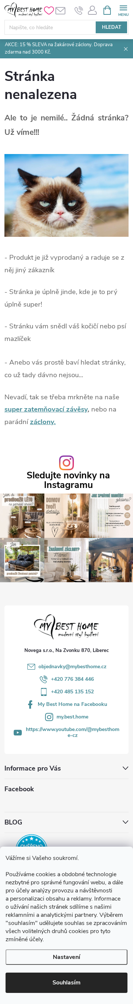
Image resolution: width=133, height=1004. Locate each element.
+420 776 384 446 (72, 679)
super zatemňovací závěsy (46, 409)
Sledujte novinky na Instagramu (68, 480)
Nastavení (66, 957)
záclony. (43, 422)
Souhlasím (66, 983)
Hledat (111, 27)
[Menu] (123, 10)
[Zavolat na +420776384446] (78, 10)
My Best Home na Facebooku (72, 704)
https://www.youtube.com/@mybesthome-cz (72, 732)
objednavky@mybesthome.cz (72, 666)
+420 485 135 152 (72, 691)
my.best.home (72, 716)
